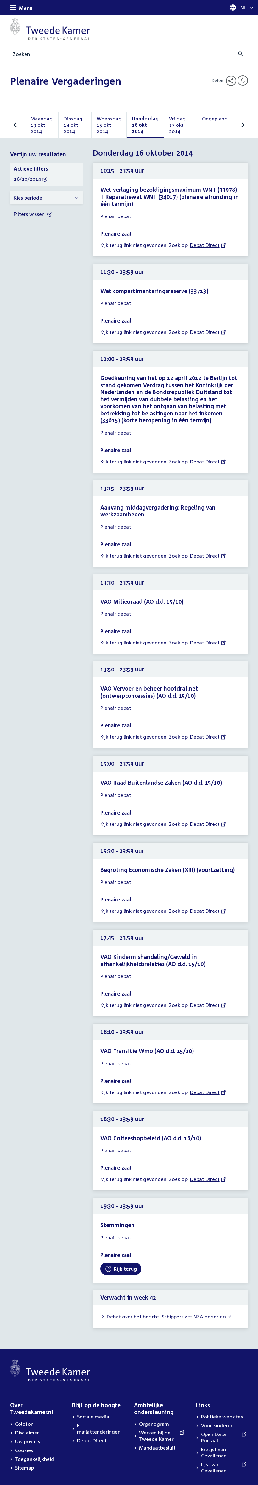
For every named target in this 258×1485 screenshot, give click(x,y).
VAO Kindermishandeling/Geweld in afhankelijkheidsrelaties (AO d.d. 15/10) (152, 960)
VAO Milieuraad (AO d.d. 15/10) (141, 601)
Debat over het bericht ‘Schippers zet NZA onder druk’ (169, 1316)
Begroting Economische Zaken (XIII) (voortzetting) (167, 869)
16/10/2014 (27, 179)
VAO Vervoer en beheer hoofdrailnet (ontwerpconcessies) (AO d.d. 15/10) (149, 692)
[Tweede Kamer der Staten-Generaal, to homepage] (50, 28)
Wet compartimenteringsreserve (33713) (154, 290)
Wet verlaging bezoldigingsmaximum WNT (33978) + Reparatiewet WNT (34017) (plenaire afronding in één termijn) (169, 196)
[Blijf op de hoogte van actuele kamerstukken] (243, 80)
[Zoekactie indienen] (241, 54)
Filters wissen (30, 214)
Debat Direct (205, 245)
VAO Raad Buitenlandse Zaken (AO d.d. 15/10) (161, 782)
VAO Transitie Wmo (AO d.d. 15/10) (147, 1050)
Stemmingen (117, 1224)
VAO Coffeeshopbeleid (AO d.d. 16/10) (150, 1138)
